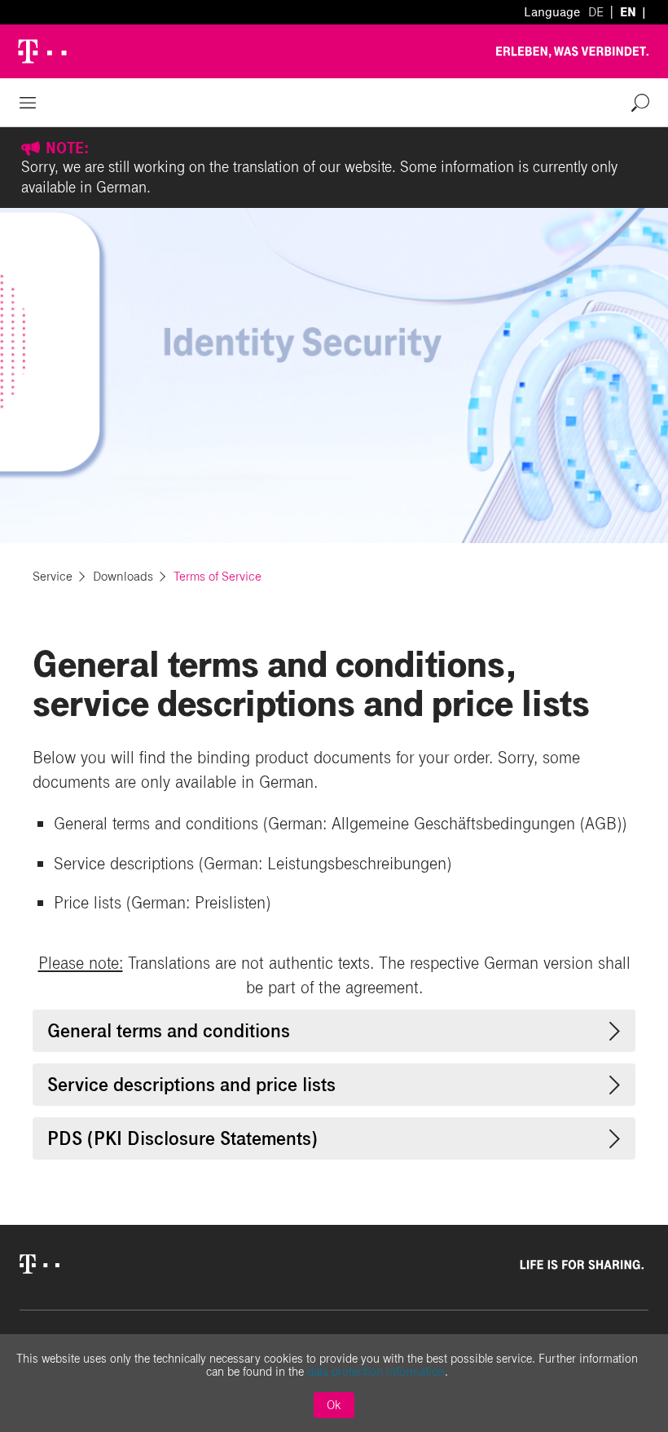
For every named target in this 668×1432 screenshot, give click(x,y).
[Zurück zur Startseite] (42, 1268)
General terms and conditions (168, 1030)
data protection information (376, 1371)
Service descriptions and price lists (191, 1084)
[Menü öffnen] (27, 102)
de (596, 12)
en (628, 12)
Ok (334, 1405)
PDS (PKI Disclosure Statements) (182, 1138)
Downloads (124, 576)
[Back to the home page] (46, 51)
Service (54, 576)
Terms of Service (217, 576)
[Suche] (640, 102)
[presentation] (614, 1031)
